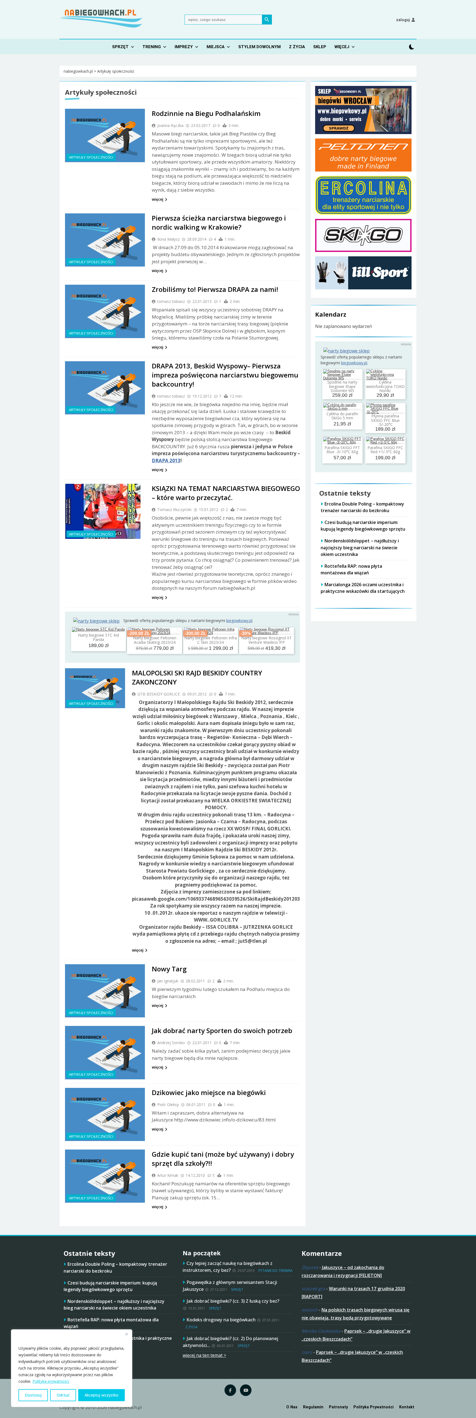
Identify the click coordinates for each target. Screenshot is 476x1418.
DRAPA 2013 (166, 460)
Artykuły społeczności (91, 157)
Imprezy (184, 46)
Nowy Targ (169, 968)
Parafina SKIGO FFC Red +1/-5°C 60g (385, 449)
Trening (151, 46)
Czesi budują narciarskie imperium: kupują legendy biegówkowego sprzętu (363, 525)
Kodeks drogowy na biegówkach (221, 1319)
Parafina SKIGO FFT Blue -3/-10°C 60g (342, 449)
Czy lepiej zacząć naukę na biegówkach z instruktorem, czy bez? (227, 1266)
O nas (292, 1407)
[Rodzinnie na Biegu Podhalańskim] (105, 135)
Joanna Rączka (170, 125)
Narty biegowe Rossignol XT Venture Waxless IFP (266, 640)
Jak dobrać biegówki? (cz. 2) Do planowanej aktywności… (230, 1341)
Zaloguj (403, 20)
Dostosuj (33, 1395)
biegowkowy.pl (239, 620)
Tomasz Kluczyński (174, 509)
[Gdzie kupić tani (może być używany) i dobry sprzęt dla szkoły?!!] (105, 1176)
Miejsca (216, 46)
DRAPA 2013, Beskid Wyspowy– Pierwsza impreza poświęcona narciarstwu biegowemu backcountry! (225, 375)
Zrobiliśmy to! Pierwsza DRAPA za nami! (215, 289)
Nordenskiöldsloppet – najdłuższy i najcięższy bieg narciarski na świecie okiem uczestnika (360, 547)
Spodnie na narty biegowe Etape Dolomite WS (342, 386)
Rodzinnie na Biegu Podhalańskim (206, 113)
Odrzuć (63, 1395)
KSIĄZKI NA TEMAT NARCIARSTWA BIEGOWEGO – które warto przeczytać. (226, 493)
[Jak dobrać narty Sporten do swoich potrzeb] (105, 1052)
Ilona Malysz (168, 239)
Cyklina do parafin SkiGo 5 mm (342, 415)
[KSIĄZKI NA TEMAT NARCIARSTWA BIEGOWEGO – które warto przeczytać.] (105, 511)
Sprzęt (120, 46)
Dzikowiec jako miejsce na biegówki (209, 1092)
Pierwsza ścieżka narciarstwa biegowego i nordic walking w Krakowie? (219, 222)
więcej (157, 199)
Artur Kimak (167, 1175)
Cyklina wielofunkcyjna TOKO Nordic (385, 386)
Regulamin (313, 1407)
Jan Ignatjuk (167, 981)
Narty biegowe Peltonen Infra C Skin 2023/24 (210, 640)
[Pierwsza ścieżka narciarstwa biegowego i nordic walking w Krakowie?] (105, 240)
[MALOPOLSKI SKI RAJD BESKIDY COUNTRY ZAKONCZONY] (95, 688)
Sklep (319, 46)
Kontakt (406, 1407)
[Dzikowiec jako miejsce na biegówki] (105, 1114)
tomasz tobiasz (171, 301)
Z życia (297, 46)
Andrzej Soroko (171, 1042)
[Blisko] (126, 1334)
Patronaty (338, 1407)
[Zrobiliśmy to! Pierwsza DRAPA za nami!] (105, 311)
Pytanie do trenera (275, 1270)
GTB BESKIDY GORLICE (158, 694)
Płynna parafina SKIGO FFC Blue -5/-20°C (385, 420)
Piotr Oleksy (168, 1104)
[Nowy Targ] (105, 990)
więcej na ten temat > (204, 1355)
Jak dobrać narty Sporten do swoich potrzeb (222, 1030)
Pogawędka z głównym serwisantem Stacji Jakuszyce (230, 1285)
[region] (71, 1368)
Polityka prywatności (51, 1381)
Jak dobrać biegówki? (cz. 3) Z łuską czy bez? (232, 1301)
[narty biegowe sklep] (96, 621)
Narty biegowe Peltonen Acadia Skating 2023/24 (154, 640)
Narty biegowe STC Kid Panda (98, 637)
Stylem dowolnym (259, 46)
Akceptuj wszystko (101, 1395)
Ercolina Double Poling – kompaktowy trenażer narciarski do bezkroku (362, 507)
